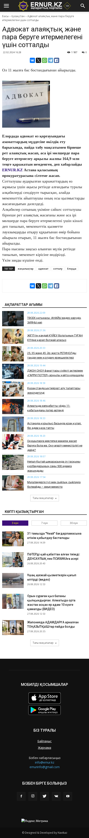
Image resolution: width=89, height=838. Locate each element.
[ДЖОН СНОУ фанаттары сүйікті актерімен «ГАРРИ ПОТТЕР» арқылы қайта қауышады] (13, 371)
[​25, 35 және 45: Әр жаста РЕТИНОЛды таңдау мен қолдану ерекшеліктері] (13, 353)
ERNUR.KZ (12, 170)
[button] (83, 6)
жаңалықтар (25, 268)
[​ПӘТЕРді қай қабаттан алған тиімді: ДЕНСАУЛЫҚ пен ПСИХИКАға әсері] (13, 559)
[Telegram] (50, 60)
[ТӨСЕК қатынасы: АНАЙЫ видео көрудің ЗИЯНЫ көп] (13, 318)
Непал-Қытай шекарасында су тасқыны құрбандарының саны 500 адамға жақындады (53, 466)
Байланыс (44, 741)
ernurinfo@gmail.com (45, 767)
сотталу (57, 268)
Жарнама (44, 748)
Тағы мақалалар (43, 498)
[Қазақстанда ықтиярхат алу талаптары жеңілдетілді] (13, 389)
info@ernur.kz (44, 762)
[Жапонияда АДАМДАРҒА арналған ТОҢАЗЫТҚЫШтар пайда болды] (13, 627)
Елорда (71, 268)
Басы (5, 16)
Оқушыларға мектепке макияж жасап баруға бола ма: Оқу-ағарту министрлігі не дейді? (54, 445)
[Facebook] (21, 796)
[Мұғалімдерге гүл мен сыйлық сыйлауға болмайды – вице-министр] (13, 483)
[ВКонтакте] (32, 60)
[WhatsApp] (44, 60)
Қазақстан (18, 16)
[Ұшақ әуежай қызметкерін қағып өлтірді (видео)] (13, 580)
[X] (38, 60)
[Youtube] (68, 796)
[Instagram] (33, 796)
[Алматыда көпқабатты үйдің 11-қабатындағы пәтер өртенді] (13, 406)
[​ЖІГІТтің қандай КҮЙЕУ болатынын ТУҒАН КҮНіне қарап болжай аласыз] (13, 336)
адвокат (43, 268)
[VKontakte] (56, 796)
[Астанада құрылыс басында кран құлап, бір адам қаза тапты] (13, 424)
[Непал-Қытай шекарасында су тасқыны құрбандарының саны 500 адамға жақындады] (13, 462)
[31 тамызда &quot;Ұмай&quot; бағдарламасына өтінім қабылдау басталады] (13, 538)
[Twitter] (44, 796)
